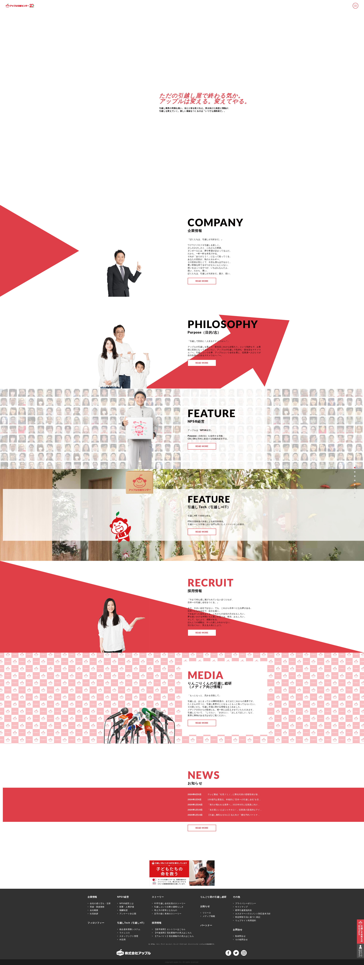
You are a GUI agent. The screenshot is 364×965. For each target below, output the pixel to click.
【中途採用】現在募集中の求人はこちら (173, 933)
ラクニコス (124, 933)
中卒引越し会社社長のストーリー (170, 903)
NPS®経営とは (126, 903)
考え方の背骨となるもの (165, 910)
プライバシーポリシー (245, 903)
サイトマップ (241, 907)
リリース (207, 913)
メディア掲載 (209, 916)
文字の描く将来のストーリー (167, 914)
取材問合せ (240, 936)
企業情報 (92, 897)
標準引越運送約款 (243, 910)
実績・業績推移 (97, 907)
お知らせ (205, 906)
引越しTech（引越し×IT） (131, 923)
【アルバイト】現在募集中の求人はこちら (174, 936)
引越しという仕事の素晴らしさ (168, 907)
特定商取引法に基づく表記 (247, 917)
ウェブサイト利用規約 (245, 920)
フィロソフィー (96, 923)
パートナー (206, 925)
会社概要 (94, 910)
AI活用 (122, 940)
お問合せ (237, 930)
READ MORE (202, 281)
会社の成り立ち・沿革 (100, 903)
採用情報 (156, 923)
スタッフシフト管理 (128, 936)
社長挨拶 (94, 914)
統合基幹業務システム (129, 929)
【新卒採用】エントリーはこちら (170, 929)
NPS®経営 (123, 897)
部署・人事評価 (126, 907)
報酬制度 (123, 910)
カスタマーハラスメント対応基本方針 (253, 914)
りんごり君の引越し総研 (213, 897)
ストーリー (158, 897)
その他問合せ (241, 940)
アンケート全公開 (127, 914)
